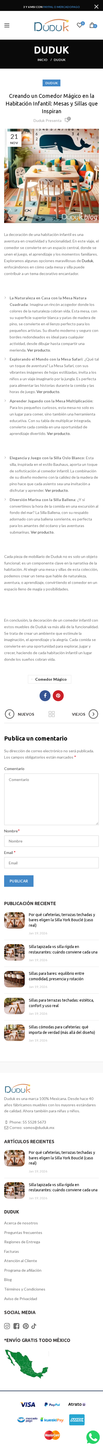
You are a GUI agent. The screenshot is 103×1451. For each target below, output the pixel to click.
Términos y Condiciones (24, 1289)
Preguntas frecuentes (23, 1232)
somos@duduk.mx (38, 1127)
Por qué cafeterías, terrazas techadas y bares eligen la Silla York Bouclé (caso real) (62, 920)
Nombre (12, 830)
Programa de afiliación (22, 1270)
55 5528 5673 (34, 1122)
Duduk (87, 260)
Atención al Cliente (20, 1260)
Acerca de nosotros (21, 1223)
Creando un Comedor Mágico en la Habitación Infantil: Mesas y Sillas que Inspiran (51, 103)
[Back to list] (52, 714)
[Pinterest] (58, 695)
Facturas (11, 1251)
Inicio (43, 60)
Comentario (14, 768)
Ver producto (38, 350)
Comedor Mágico (51, 679)
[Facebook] (45, 695)
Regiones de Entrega (22, 1241)
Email (10, 852)
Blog (8, 1279)
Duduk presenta (48, 120)
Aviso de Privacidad (20, 1298)
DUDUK (60, 60)
